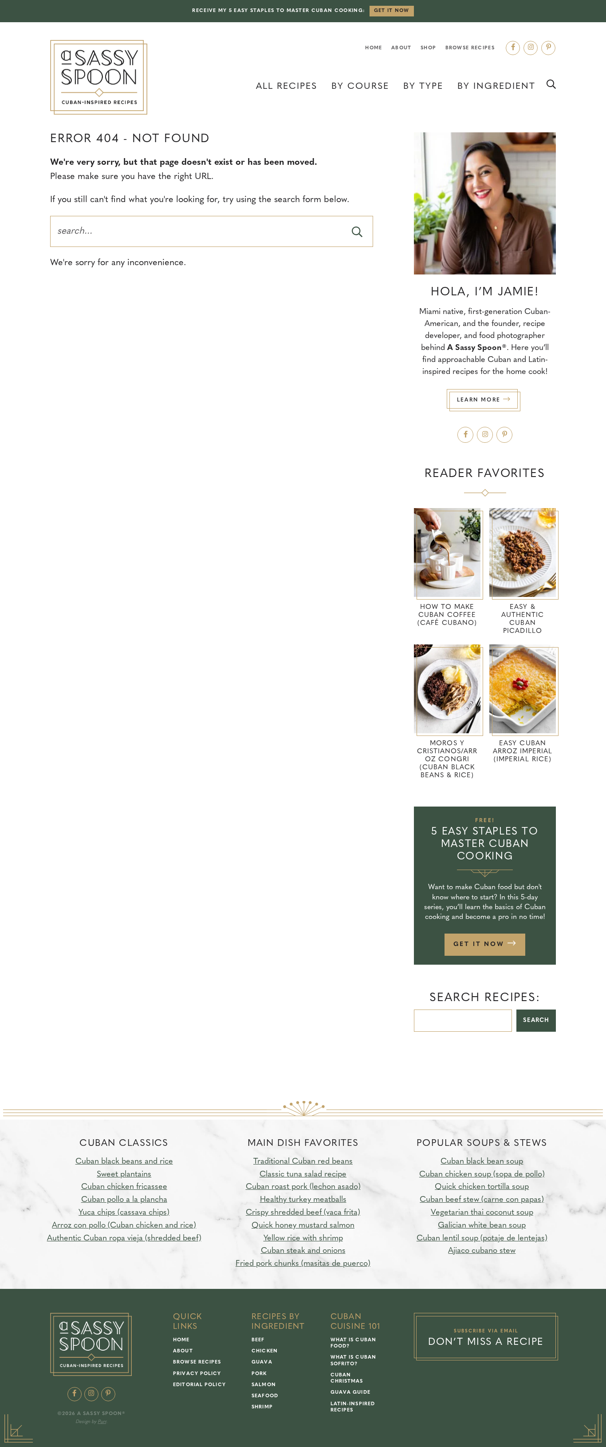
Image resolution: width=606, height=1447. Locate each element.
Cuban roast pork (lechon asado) (303, 1187)
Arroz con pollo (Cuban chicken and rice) (124, 1226)
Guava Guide (350, 1392)
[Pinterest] (548, 48)
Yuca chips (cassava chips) (124, 1213)
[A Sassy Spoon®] (98, 77)
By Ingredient (496, 86)
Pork (259, 1373)
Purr (102, 1421)
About (401, 48)
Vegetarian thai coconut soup (482, 1213)
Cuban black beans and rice (124, 1162)
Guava (262, 1362)
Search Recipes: (484, 998)
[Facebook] (513, 48)
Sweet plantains (124, 1175)
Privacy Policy (197, 1373)
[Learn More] (485, 203)
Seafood (265, 1396)
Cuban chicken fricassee (124, 1187)
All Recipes (286, 86)
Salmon (264, 1385)
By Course (360, 86)
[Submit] (357, 231)
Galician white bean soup (482, 1226)
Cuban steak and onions (303, 1251)
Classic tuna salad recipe (303, 1175)
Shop (428, 48)
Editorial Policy (199, 1385)
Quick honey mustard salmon (303, 1226)
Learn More (480, 400)
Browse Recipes (470, 48)
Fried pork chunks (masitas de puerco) (303, 1264)
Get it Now (391, 10)
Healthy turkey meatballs (303, 1200)
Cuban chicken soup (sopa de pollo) (482, 1175)
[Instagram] (530, 48)
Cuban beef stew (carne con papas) (482, 1200)
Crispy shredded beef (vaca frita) (303, 1213)
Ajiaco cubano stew (481, 1251)
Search (536, 1020)
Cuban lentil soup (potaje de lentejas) (482, 1239)
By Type (423, 86)
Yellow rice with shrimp (303, 1239)
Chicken (265, 1351)
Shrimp (262, 1407)
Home (373, 48)
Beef (258, 1340)
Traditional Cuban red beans (303, 1162)
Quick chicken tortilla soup (482, 1187)
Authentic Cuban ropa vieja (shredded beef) (124, 1239)
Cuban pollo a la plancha (124, 1200)
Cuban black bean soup (482, 1162)
